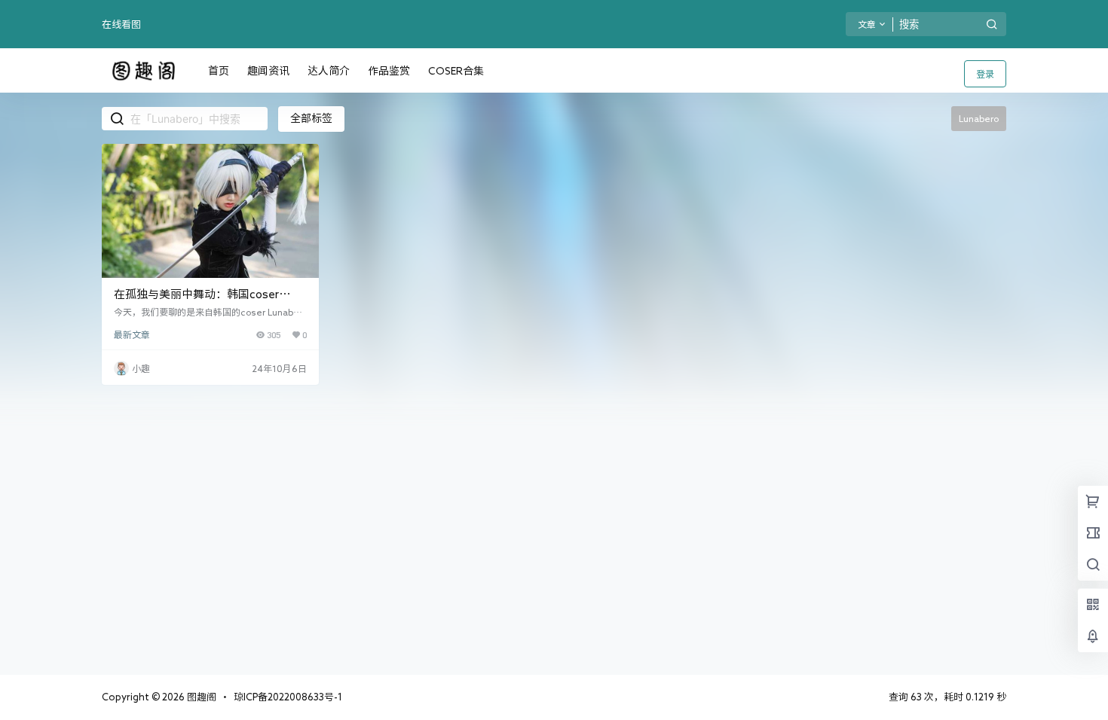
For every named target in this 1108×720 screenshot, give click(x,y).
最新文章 (132, 334)
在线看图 (121, 24)
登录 (985, 73)
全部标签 (311, 118)
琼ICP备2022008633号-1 (288, 697)
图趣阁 (200, 697)
